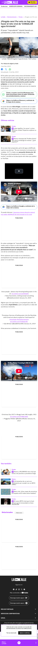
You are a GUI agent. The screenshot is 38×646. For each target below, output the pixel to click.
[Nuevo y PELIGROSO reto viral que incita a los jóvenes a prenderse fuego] (6, 472)
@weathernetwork (23, 319)
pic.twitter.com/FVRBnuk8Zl (19, 416)
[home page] (19, 579)
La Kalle (3, 17)
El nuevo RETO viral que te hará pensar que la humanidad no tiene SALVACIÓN (23, 502)
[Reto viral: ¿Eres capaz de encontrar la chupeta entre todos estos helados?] (6, 492)
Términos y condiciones (10, 624)
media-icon (19, 642)
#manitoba (13, 319)
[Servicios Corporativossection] (35, 613)
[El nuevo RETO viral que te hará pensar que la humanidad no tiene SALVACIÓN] (6, 501)
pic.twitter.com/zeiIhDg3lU (20, 294)
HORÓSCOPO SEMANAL (16, 6)
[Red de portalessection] (35, 609)
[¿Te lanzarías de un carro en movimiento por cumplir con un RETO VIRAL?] (6, 482)
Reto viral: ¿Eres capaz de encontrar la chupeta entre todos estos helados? (24, 492)
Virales (21, 17)
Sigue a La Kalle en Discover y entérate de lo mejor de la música (20, 101)
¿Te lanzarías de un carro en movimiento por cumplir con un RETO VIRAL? (23, 482)
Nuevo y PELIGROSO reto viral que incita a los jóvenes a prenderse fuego (24, 472)
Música (14, 479)
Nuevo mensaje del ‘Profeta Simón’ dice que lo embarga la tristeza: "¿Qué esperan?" (24, 140)
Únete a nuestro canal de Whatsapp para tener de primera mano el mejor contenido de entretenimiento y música (20, 94)
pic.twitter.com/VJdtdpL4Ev (19, 321)
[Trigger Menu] (2, 2)
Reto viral (19, 513)
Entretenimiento (12, 17)
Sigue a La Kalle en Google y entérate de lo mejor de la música (20, 207)
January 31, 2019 (25, 298)
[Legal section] (35, 618)
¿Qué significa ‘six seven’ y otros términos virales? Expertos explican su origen (24, 129)
